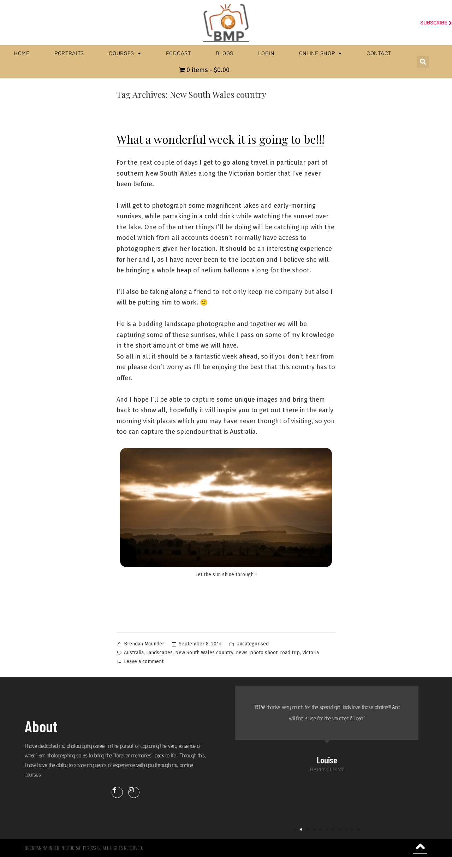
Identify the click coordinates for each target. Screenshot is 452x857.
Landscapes (159, 653)
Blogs (225, 53)
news (242, 653)
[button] (423, 62)
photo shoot (264, 653)
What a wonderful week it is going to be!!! (221, 139)
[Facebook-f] (117, 792)
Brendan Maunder (144, 644)
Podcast (178, 53)
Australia (134, 653)
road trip (290, 653)
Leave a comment (143, 660)
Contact (379, 53)
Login (266, 53)
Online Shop (317, 53)
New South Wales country (204, 653)
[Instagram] (133, 792)
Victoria (310, 653)
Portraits (69, 53)
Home (22, 53)
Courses (121, 53)
